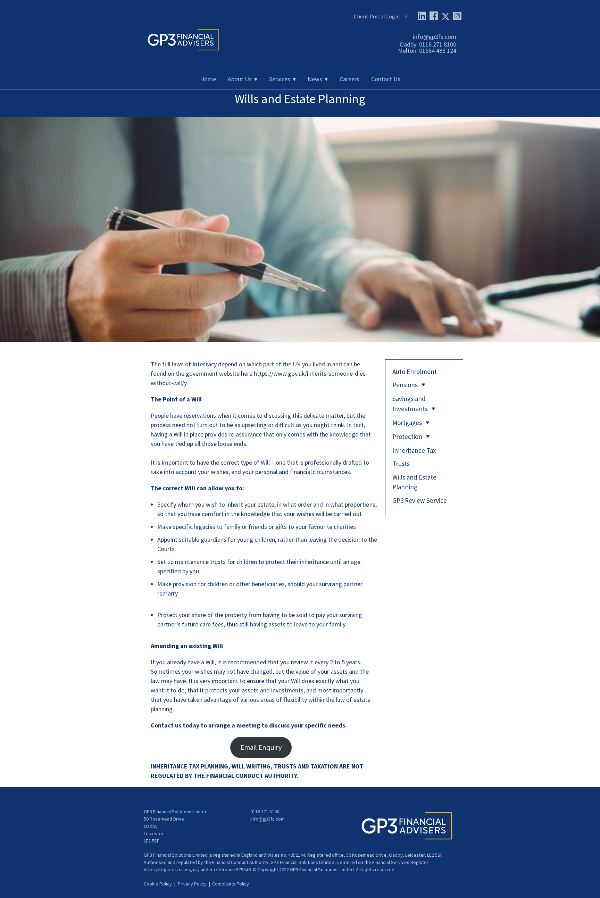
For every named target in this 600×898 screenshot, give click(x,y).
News (315, 79)
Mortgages (407, 422)
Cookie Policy (158, 884)
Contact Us (385, 79)
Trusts (401, 463)
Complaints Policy (230, 884)
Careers (349, 79)
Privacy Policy (192, 884)
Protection (407, 436)
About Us (240, 79)
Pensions (405, 385)
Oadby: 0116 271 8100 (428, 44)
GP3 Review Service (419, 500)
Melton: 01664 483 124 (427, 51)
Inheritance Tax (414, 450)
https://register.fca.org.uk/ (172, 869)
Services (279, 79)
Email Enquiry (261, 747)
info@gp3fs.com (434, 37)
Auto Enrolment (414, 371)
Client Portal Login (377, 16)
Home (208, 79)
